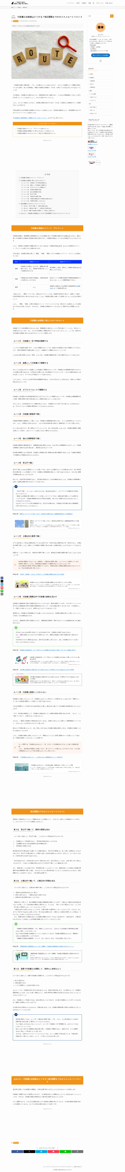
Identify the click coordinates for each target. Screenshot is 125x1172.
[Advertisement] (47, 153)
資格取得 (92, 81)
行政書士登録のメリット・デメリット (32, 177)
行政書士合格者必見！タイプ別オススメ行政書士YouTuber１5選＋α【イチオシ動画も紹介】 (48, 650)
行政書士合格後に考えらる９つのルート (33, 180)
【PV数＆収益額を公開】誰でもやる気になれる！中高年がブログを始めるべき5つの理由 (47, 669)
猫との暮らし (93, 107)
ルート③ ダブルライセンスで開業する (34, 187)
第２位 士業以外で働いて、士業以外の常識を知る (37, 208)
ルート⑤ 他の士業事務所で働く (33, 192)
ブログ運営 (93, 94)
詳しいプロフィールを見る (100, 55)
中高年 (91, 74)
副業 (90, 90)
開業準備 (16, 21)
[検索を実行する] (112, 16)
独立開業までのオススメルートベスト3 (33, 203)
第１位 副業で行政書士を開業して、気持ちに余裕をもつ (40, 210)
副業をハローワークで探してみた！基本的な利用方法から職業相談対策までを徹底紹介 (46, 514)
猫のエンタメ (93, 113)
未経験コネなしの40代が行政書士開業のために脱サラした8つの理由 (51, 582)
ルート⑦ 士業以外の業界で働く (33, 196)
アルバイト (93, 100)
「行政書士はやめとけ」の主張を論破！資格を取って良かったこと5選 (51, 765)
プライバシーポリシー (66, 1166)
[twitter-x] (100, 61)
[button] (17, 1151)
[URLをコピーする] (77, 1151)
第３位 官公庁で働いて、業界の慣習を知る (36, 206)
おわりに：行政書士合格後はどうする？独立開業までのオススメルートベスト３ (45, 213)
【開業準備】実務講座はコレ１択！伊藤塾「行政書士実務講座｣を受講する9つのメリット (47, 946)
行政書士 (91, 77)
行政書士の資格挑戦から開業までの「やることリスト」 (31, 118)
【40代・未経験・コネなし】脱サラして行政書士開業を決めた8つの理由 (42, 574)
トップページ (47, 1166)
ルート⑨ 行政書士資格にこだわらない (34, 201)
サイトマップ (56, 1166)
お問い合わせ (77, 1166)
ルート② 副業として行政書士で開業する (35, 185)
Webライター (93, 97)
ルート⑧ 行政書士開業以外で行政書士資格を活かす (38, 198)
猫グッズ (92, 110)
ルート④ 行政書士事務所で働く (33, 189)
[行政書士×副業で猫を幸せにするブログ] (19, 3)
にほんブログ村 (92, 150)
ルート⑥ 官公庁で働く (30, 194)
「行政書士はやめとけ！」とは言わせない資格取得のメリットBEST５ (41, 757)
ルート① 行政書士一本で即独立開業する (35, 183)
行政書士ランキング (93, 144)
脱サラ (92, 84)
